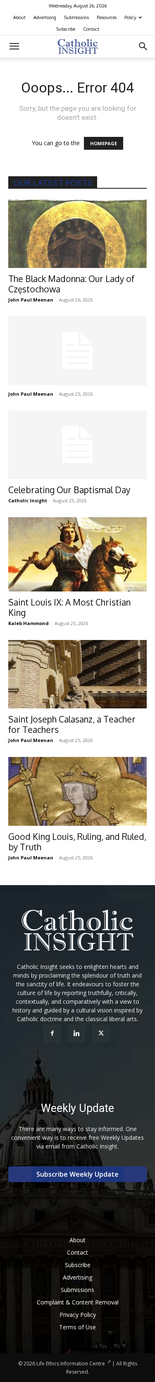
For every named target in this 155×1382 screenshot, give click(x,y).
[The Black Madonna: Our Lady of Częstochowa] (77, 234)
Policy (130, 17)
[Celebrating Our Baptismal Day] (77, 445)
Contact (91, 29)
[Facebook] (53, 1033)
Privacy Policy (78, 1315)
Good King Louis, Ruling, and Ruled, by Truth (77, 841)
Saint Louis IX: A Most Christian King (69, 607)
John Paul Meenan (30, 300)
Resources (107, 17)
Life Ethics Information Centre (70, 1363)
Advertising (44, 17)
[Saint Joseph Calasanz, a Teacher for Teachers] (77, 674)
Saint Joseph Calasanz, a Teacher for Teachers (72, 724)
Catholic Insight (27, 500)
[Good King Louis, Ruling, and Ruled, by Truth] (77, 791)
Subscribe (65, 29)
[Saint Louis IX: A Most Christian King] (77, 554)
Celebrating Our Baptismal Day (69, 489)
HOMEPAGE (103, 143)
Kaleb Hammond (28, 623)
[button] (14, 46)
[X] (102, 1033)
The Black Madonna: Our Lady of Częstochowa (71, 283)
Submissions (76, 17)
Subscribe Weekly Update (77, 1174)
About (19, 17)
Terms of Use (77, 1327)
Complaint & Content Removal (78, 1302)
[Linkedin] (77, 1033)
